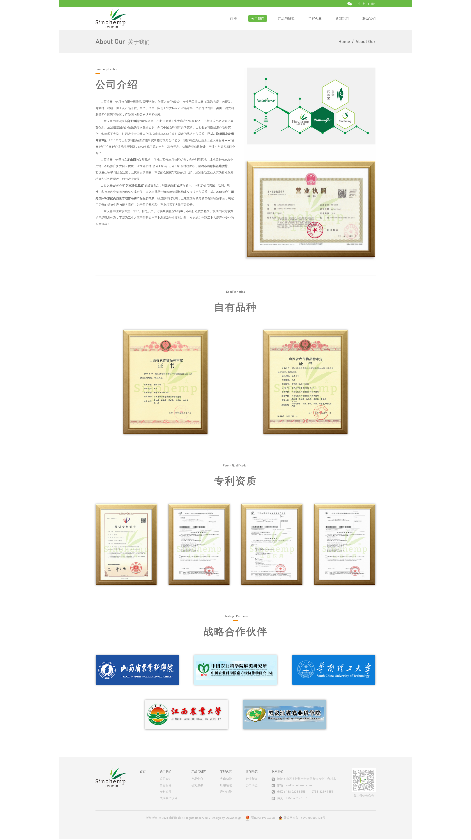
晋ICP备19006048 (263, 818)
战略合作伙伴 (168, 798)
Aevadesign (234, 818)
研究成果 (197, 785)
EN (373, 4)
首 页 (233, 18)
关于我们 (257, 18)
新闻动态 (342, 18)
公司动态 (252, 785)
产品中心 (197, 779)
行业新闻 (252, 779)
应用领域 (226, 785)
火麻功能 (226, 779)
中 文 (362, 4)
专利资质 (165, 791)
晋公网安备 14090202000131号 (303, 818)
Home (344, 41)
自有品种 (165, 785)
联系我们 (369, 18)
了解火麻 (315, 18)
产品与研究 (286, 18)
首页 (143, 771)
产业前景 (226, 791)
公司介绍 (165, 779)
